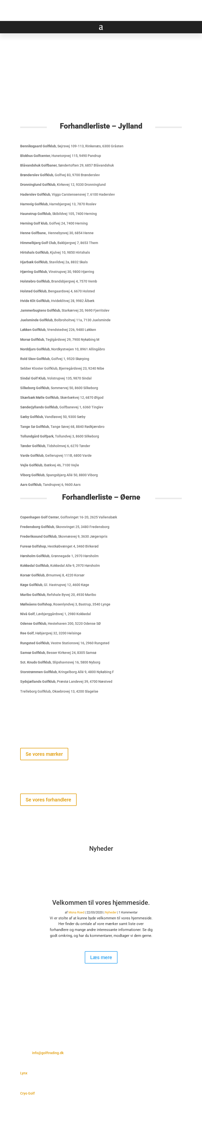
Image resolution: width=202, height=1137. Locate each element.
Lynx (23, 1073)
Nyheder (111, 912)
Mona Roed (76, 912)
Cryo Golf (27, 1093)
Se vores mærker (44, 754)
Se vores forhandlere (48, 800)
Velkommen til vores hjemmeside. (101, 902)
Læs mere (101, 957)
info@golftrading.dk (48, 1053)
